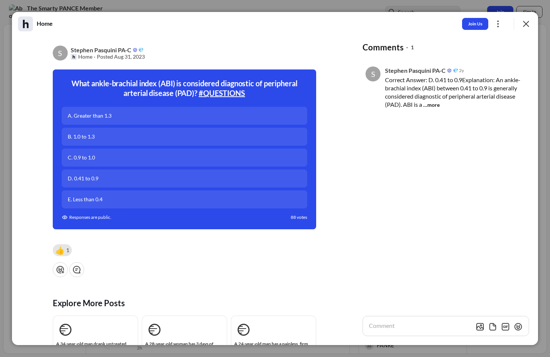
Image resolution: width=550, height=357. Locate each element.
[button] (62, 250)
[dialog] (275, 178)
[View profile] (25, 23)
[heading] (45, 23)
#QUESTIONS (222, 93)
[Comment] (76, 269)
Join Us (475, 24)
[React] (60, 270)
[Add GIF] (505, 327)
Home (85, 57)
